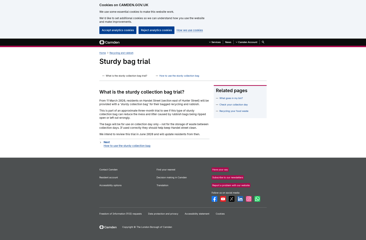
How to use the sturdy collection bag (179, 75)
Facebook (214, 199)
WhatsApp (257, 199)
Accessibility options (110, 185)
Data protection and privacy (163, 213)
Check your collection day (233, 104)
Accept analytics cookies (118, 30)
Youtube (223, 199)
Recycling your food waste (233, 111)
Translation (162, 185)
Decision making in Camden (172, 177)
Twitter (231, 199)
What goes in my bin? (231, 98)
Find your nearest (166, 169)
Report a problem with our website (231, 185)
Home (102, 52)
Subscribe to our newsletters (227, 177)
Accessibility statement (197, 213)
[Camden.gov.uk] (109, 42)
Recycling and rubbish (121, 52)
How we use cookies (190, 30)
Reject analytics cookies (156, 30)
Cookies (220, 213)
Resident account (108, 177)
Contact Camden (108, 169)
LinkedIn (240, 199)
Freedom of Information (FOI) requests (120, 213)
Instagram (249, 199)
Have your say (220, 169)
